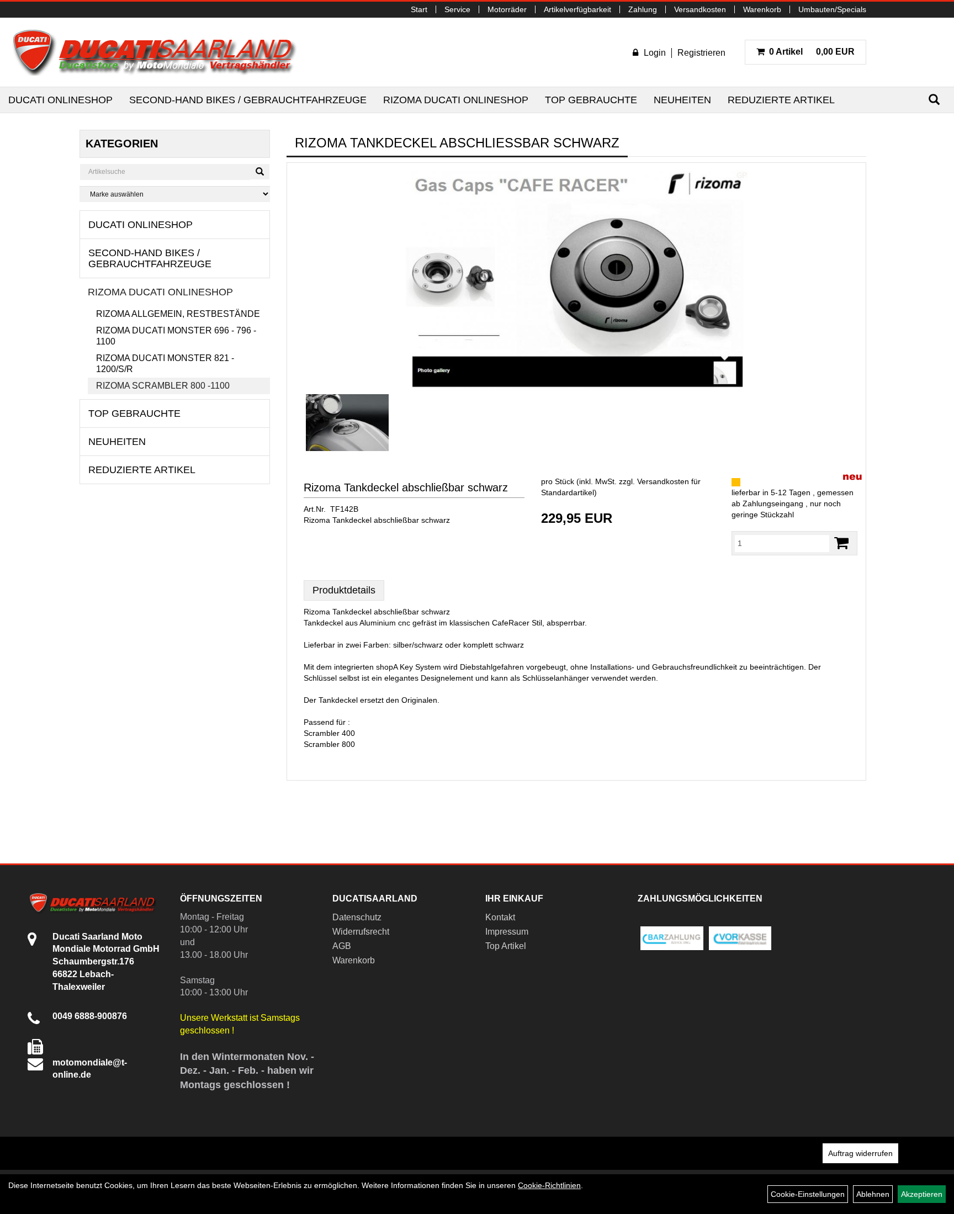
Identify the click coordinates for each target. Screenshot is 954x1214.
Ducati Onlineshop (60, 99)
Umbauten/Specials (832, 9)
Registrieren (701, 52)
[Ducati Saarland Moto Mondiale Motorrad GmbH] (160, 52)
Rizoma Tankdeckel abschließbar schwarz (406, 487)
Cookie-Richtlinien (549, 1185)
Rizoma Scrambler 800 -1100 (163, 385)
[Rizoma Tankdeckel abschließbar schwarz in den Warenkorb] (841, 543)
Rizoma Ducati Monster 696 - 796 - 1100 (176, 336)
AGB (341, 946)
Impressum (506, 931)
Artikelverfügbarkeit (577, 9)
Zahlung (642, 9)
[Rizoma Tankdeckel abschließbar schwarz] (576, 281)
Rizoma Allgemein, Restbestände (178, 314)
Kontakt (500, 917)
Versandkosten (700, 9)
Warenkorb (762, 9)
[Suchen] (934, 100)
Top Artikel (505, 946)
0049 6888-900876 (89, 1016)
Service (457, 9)
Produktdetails (343, 590)
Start (419, 9)
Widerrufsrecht (360, 931)
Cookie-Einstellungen (808, 1194)
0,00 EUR (812, 51)
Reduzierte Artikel (781, 99)
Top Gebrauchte (591, 99)
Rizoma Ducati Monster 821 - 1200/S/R (165, 363)
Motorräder (507, 9)
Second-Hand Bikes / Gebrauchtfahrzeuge (248, 99)
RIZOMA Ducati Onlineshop (455, 99)
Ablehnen (872, 1194)
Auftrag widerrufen (860, 1153)
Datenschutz (356, 917)
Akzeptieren (921, 1194)
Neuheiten (682, 99)
